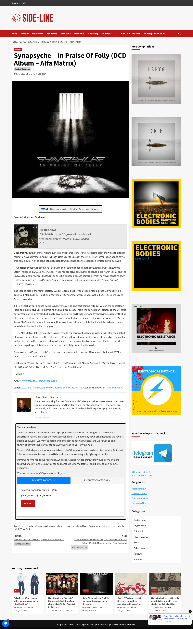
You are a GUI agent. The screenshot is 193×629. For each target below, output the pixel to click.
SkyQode (100, 526)
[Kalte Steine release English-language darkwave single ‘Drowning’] (96, 584)
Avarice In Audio (47, 526)
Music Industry (141, 537)
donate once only (97, 480)
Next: (100, 539)
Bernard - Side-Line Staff (24, 608)
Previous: (39, 537)
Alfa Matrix (34, 526)
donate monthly (44, 480)
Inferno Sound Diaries (24, 74)
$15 (39, 495)
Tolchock (119, 526)
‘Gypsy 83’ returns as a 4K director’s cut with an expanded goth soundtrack (130, 601)
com (41, 380)
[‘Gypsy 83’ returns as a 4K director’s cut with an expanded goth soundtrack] (131, 584)
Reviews (25, 33)
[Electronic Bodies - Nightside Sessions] (156, 203)
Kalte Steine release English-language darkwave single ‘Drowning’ (96, 601)
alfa (29, 387)
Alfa (72, 387)
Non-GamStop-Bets (130, 33)
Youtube (138, 559)
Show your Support (89, 209)
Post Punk (66, 33)
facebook (33, 380)
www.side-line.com (42, 417)
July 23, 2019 (41, 74)
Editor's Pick (140, 531)
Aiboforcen (24, 526)
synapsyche (50, 380)
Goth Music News (140, 498)
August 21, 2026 (21, 610)
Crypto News (140, 525)
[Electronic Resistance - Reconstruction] (156, 328)
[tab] (44, 480)
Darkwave (79, 33)
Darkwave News (139, 493)
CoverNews (116, 624)
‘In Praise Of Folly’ (112, 387)
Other (47, 495)
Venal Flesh (25, 529)
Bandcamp (52, 33)
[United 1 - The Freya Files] (156, 79)
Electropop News (139, 503)
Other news (139, 548)
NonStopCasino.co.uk (154, 33)
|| (117, 33)
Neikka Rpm (76, 526)
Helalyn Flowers (63, 526)
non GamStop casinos (142, 471)
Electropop (93, 33)
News (14, 33)
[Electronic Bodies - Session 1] (156, 266)
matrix (36, 387)
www (24, 380)
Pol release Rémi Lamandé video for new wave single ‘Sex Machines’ (26, 601)
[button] (179, 33)
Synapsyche (109, 526)
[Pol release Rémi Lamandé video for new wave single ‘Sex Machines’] (28, 584)
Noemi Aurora (88, 526)
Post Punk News (139, 488)
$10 (31, 495)
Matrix (79, 387)
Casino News (140, 520)
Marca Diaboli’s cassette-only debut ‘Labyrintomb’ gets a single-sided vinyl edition (165, 601)
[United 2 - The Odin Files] (156, 141)
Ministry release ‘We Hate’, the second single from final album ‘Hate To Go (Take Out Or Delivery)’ (61, 603)
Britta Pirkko (54, 611)
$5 (24, 495)
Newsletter (37, 33)
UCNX (16, 529)
